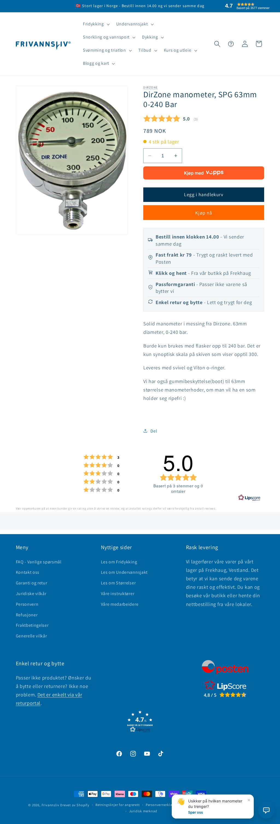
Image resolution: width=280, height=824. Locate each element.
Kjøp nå (203, 213)
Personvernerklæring (162, 804)
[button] (95, 24)
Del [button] (153, 431)
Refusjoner (27, 615)
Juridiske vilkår (31, 593)
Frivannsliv (50, 805)
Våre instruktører (118, 593)
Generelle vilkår (31, 636)
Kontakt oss (28, 572)
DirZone (150, 87)
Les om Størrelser (118, 583)
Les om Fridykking (119, 562)
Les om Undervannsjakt (124, 572)
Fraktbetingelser (32, 625)
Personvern (27, 604)
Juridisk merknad (143, 811)
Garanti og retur (31, 583)
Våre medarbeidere (120, 604)
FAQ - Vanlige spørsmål (39, 562)
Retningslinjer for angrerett (117, 804)
